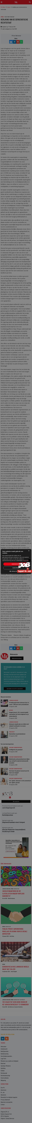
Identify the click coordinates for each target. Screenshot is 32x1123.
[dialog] (16, 561)
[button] (16, 571)
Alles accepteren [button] (16, 564)
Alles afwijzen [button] (17, 567)
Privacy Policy (26, 560)
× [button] (28, 550)
